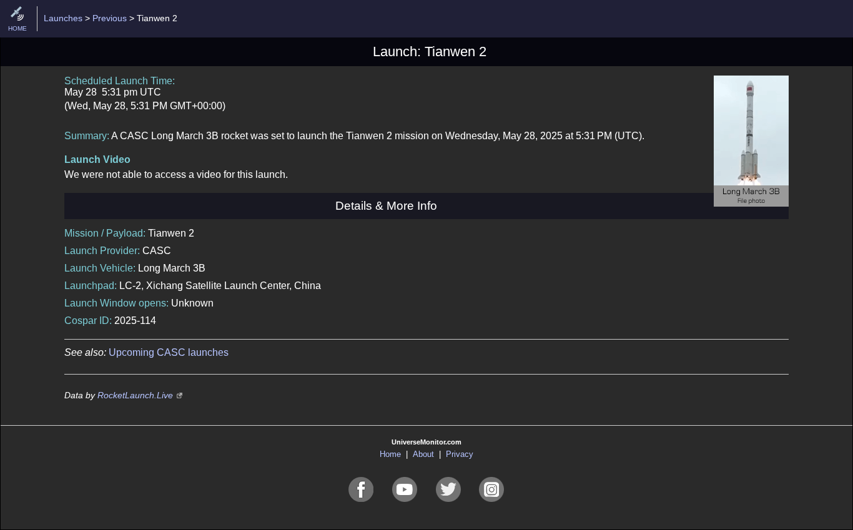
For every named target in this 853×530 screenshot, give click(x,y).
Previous (109, 18)
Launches (63, 18)
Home (390, 454)
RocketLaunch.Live (135, 395)
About (423, 454)
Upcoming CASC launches (169, 352)
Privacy (459, 454)
